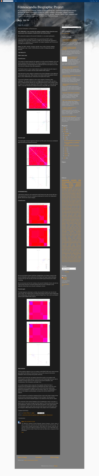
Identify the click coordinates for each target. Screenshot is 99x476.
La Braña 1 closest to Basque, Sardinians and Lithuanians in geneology (69, 48)
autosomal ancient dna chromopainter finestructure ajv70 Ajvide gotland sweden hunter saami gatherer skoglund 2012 (71, 192)
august (66, 135)
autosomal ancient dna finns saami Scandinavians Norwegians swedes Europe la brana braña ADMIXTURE (71, 208)
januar (66, 155)
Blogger (55, 465)
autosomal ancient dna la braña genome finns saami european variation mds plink (71, 216)
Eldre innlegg (54, 457)
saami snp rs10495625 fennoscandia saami (72, 261)
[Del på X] (41, 413)
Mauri (23, 421)
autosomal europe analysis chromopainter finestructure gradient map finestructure (71, 220)
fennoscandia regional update (68, 245)
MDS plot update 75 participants (71, 145)
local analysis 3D (66, 254)
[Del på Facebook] (42, 413)
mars (66, 151)
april (66, 150)
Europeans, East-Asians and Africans (71, 92)
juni (65, 139)
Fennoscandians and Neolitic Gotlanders (72, 57)
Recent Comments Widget (66, 33)
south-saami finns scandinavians (71, 258)
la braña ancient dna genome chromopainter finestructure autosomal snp (71, 251)
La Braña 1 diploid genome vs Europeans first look (69, 108)
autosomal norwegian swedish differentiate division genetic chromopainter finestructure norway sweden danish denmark (71, 225)
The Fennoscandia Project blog (69, 116)
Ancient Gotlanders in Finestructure (72, 140)
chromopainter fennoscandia (68, 231)
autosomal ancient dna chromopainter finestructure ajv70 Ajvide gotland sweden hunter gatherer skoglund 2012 (71, 189)
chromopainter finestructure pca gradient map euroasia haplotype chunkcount (71, 234)
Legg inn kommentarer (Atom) (31, 460)
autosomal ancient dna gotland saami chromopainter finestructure (37, 415)
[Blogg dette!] (39, 413)
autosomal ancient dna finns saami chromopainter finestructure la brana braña (71, 205)
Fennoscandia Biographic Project (40, 6)
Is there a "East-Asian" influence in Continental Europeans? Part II (70, 40)
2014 (64, 127)
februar (66, 153)
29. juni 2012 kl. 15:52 (30, 421)
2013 (64, 129)
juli (65, 137)
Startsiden (38, 457)
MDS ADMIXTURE (74, 254)
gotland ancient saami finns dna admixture (70, 249)
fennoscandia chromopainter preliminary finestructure (71, 241)
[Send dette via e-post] (38, 413)
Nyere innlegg (22, 457)
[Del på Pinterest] (43, 413)
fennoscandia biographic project (68, 238)
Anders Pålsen (65, 278)
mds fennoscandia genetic (72, 256)
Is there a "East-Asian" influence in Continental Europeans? (70, 67)
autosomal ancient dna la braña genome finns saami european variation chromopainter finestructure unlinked (71, 214)
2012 (64, 131)
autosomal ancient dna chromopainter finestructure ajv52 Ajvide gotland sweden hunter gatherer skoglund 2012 (71, 184)
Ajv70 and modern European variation (71, 100)
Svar (23, 432)
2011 (64, 158)
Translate (67, 271)
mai (66, 148)
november (67, 133)
